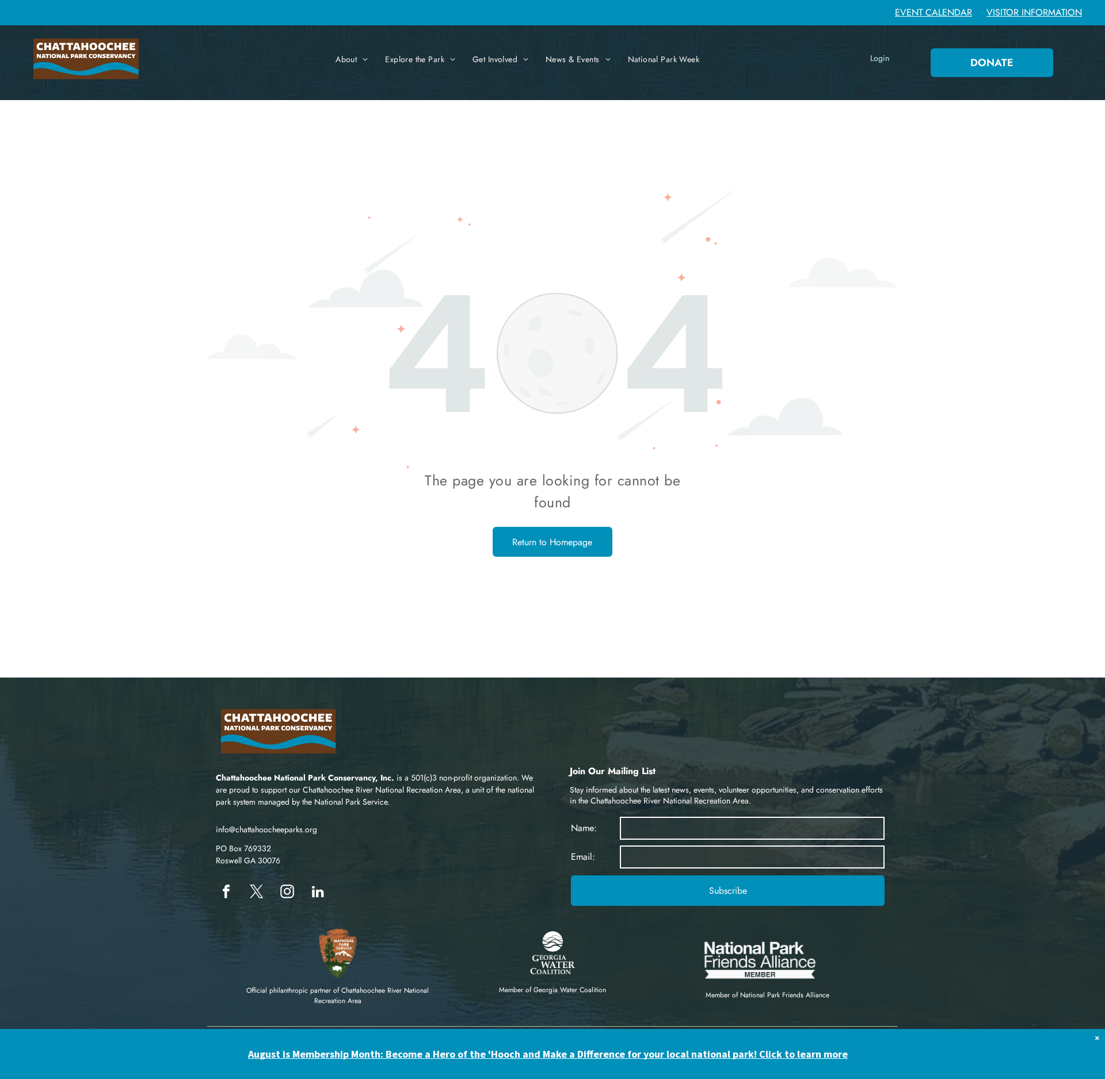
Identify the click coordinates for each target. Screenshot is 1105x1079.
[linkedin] (317, 893)
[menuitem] (351, 59)
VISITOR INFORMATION (1034, 12)
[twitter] (256, 893)
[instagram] (287, 893)
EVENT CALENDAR (933, 12)
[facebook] (226, 893)
